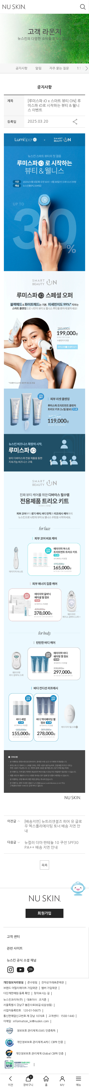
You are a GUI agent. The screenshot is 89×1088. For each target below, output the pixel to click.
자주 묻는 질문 (59, 68)
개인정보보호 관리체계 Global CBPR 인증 (39, 1053)
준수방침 (32, 982)
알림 (38, 68)
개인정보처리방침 (13, 982)
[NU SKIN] (14, 7)
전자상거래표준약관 (52, 982)
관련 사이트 (15, 948)
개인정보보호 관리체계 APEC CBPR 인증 (39, 1042)
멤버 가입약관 (49, 988)
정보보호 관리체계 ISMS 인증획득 (35, 1030)
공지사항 (21, 68)
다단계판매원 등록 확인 (16, 993)
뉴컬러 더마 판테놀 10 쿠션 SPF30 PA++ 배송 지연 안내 (51, 845)
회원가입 (44, 913)
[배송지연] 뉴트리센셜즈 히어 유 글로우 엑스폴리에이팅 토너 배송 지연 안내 (53, 826)
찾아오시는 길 (42, 993)
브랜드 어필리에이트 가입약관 (20, 988)
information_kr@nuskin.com (31, 1021)
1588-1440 (67, 1016)
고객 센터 (13, 936)
